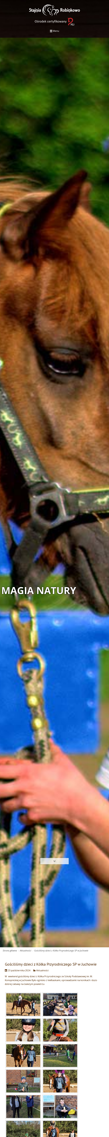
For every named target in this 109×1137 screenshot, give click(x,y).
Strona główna (10, 950)
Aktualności (25, 950)
